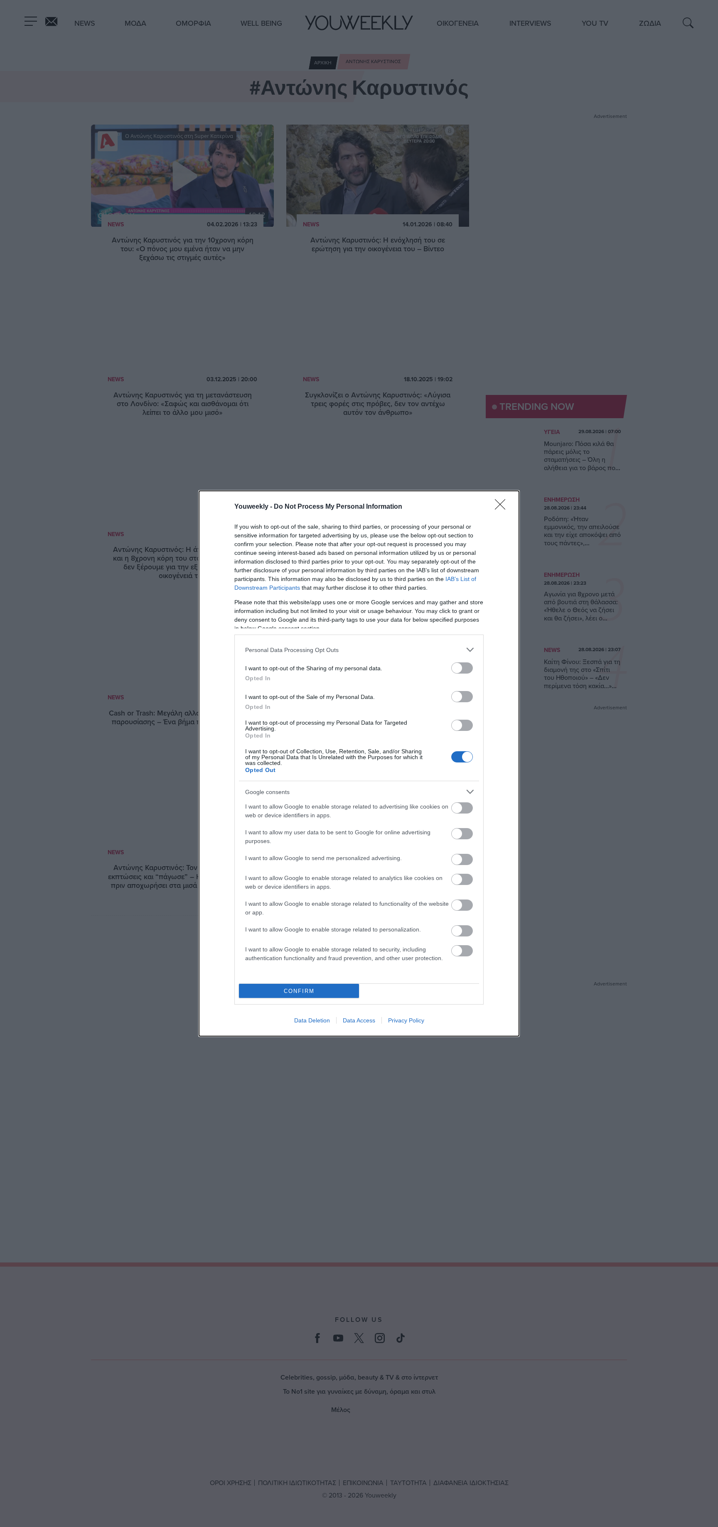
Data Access (359, 1020)
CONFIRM (299, 991)
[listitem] (359, 649)
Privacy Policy (406, 1020)
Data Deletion (312, 1020)
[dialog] (359, 763)
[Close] (503, 507)
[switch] (462, 668)
